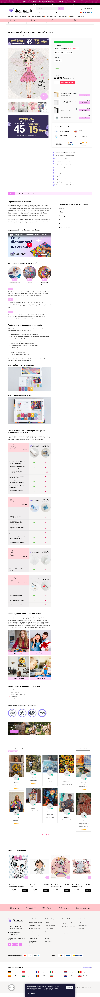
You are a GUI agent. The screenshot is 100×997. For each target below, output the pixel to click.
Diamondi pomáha (52, 4)
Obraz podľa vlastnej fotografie (67, 922)
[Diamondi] (17, 920)
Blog (27, 4)
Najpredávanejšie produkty (68, 926)
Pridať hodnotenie (13, 751)
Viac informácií (55, 989)
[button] (83, 748)
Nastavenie (31, 993)
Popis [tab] (11, 193)
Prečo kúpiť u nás (33, 938)
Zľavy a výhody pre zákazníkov (38, 4)
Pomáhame (81, 931)
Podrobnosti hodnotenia (29, 36)
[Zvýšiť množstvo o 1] (59, 81)
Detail (24, 890)
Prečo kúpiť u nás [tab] (32, 193)
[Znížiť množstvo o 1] (59, 83)
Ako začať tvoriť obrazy (13, 4)
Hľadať (60, 8)
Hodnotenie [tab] (20, 193)
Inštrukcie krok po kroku (34, 925)
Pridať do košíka (67, 82)
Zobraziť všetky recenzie (49, 835)
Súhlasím (69, 987)
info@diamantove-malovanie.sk (15, 933)
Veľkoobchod (81, 928)
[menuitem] (17, 17)
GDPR (46, 935)
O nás (22, 4)
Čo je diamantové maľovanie (35, 922)
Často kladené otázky (34, 935)
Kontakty (72, 4)
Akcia (63, 929)
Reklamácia (48, 931)
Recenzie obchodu (82, 925)
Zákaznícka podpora (13, 938)
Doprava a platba (63, 4)
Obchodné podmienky (50, 925)
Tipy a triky (31, 931)
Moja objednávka (49, 941)
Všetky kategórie (66, 933)
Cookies (47, 938)
